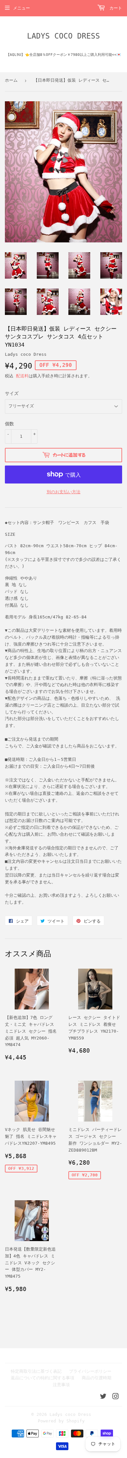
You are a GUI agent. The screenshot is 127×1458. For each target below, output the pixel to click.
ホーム (11, 80)
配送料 (22, 375)
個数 (9, 423)
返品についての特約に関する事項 (42, 1377)
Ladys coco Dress (63, 36)
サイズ (12, 393)
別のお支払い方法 (63, 491)
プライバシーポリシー (90, 1371)
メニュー (21, 8)
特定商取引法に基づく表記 (36, 1371)
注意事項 (61, 1384)
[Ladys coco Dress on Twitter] (103, 1397)
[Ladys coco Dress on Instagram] (115, 1397)
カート (114, 8)
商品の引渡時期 (96, 1377)
